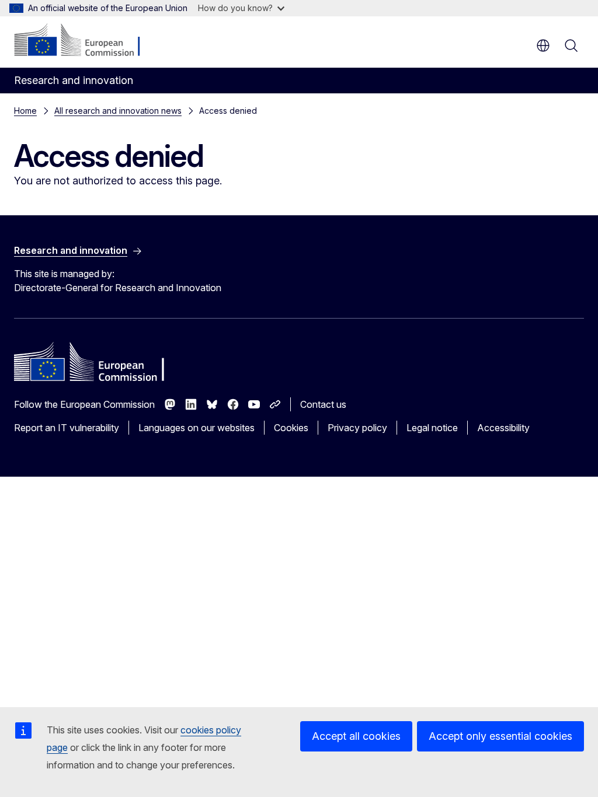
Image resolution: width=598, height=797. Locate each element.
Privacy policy (357, 428)
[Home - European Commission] (85, 40)
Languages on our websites (196, 428)
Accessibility (503, 428)
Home (25, 111)
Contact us (323, 404)
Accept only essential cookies (500, 736)
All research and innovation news (118, 111)
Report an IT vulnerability (66, 428)
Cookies (291, 428)
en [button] (543, 45)
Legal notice (432, 428)
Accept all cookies (356, 736)
